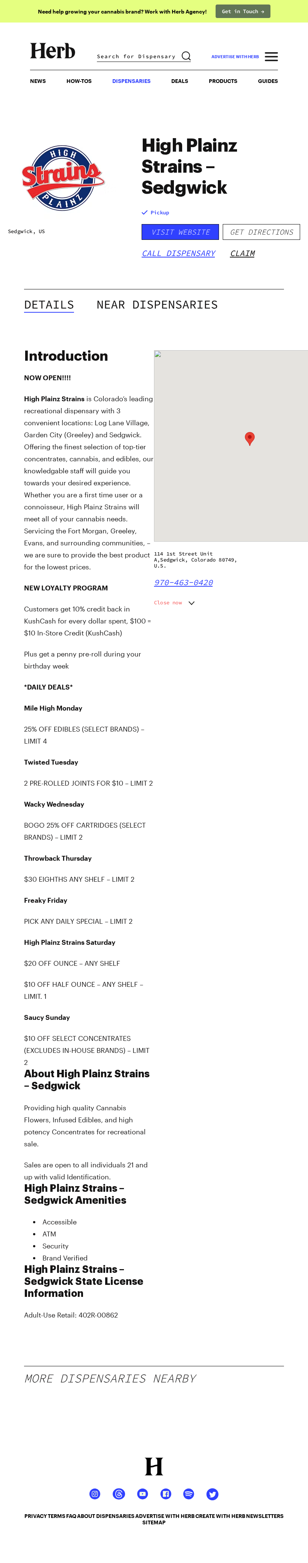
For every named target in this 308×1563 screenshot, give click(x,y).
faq (71, 1516)
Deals (179, 81)
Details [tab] (49, 304)
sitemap (154, 1522)
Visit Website (180, 231)
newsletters (265, 1516)
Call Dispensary (178, 252)
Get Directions (261, 231)
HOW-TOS (79, 81)
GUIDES (268, 81)
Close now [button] (168, 602)
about (86, 1516)
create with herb (220, 1516)
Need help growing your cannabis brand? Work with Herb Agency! (122, 11)
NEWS (38, 81)
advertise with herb (235, 56)
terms (56, 1516)
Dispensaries (131, 81)
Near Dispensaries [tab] (157, 304)
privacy (35, 1516)
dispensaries (115, 1516)
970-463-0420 (183, 582)
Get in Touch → (243, 11)
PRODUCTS (223, 81)
